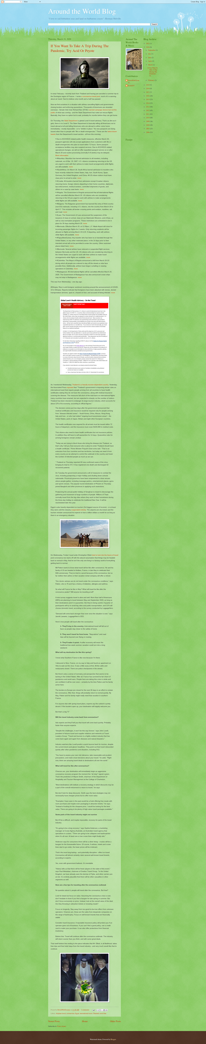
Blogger (113, 1039)
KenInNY (131, 86)
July (149, 54)
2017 (148, 92)
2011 (148, 114)
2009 (148, 121)
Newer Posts (54, 1021)
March (150, 65)
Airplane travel (61, 1013)
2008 (148, 125)
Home (85, 1021)
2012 (148, 110)
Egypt (77, 1013)
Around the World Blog (82, 11)
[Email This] (97, 1010)
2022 (148, 43)
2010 (148, 117)
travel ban (103, 1013)
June (150, 57)
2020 (148, 47)
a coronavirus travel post (90, 96)
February (151, 80)
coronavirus (70, 1013)
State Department (71, 121)
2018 (148, 88)
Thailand (96, 1013)
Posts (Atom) (61, 1026)
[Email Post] (93, 1010)
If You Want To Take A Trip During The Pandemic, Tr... (153, 72)
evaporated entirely (78, 510)
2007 (148, 128)
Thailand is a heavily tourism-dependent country (90, 385)
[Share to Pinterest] (106, 1010)
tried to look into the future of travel (105, 555)
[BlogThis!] (100, 1010)
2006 (148, 132)
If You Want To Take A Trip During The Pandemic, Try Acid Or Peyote (80, 48)
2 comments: (85, 1010)
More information (61, 155)
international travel (86, 1013)
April (150, 61)
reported (70, 387)
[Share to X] (102, 1010)
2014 (148, 103)
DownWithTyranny (133, 81)
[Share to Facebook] (104, 1010)
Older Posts (115, 1021)
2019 (148, 85)
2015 (148, 99)
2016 (148, 96)
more (71, 167)
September (152, 50)
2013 (148, 107)
